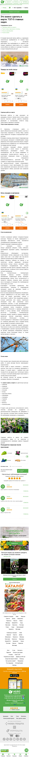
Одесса (8, 618)
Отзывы (11, 654)
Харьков (23, 616)
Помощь (22, 659)
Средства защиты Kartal (11, 659)
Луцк (21, 623)
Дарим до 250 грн (20, 656)
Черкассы (8, 620)
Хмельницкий (20, 627)
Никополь (14, 625)
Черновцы (21, 639)
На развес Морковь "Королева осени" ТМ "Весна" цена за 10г (20, 219)
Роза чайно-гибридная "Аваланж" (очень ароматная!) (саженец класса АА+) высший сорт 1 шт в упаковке (7, 219)
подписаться (14, 543)
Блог (8, 650)
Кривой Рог (15, 623)
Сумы (12, 627)
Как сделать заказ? (11, 661)
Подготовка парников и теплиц (11, 29)
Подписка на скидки (9, 656)
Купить (7, 104)
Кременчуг (15, 641)
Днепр (13, 618)
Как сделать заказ (21, 718)
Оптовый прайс (19, 663)
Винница (8, 623)
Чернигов (11, 629)
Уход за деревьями (7, 31)
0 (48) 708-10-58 (9, 698)
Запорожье (20, 618)
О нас (13, 650)
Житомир (18, 629)
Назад (4, 7)
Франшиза (5, 716)
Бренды (14, 665)
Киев (17, 616)
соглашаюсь (6, 545)
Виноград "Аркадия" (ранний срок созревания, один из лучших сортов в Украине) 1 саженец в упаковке (7, 96)
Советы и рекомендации (17, 466)
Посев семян (5, 32)
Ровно (7, 627)
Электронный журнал (8, 718)
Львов (20, 620)
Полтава (21, 625)
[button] (26, 750)
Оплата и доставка (18, 652)
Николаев (7, 625)
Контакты (20, 650)
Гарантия (8, 652)
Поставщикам (9, 663)
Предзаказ (20, 661)
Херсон (15, 620)
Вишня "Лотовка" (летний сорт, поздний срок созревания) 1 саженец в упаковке (21, 96)
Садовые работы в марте (9, 27)
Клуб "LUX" (17, 654)
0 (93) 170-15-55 (18, 696)
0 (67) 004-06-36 (17, 698)
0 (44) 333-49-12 (9, 696)
